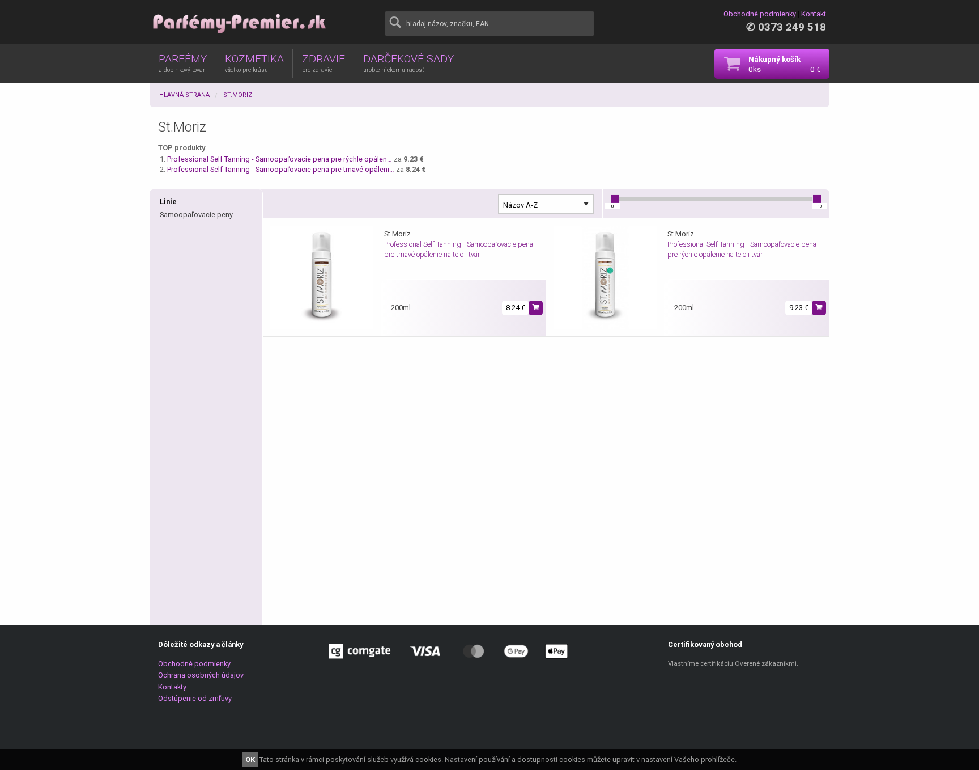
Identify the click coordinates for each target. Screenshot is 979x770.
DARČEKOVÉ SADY (408, 63)
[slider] (615, 199)
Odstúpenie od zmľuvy (195, 698)
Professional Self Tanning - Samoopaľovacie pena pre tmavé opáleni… (280, 169)
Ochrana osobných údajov (201, 675)
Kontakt (813, 14)
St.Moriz (237, 95)
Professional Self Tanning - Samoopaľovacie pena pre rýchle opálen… (279, 159)
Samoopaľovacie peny (196, 214)
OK (250, 759)
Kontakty (172, 687)
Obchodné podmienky (759, 14)
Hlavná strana (184, 95)
